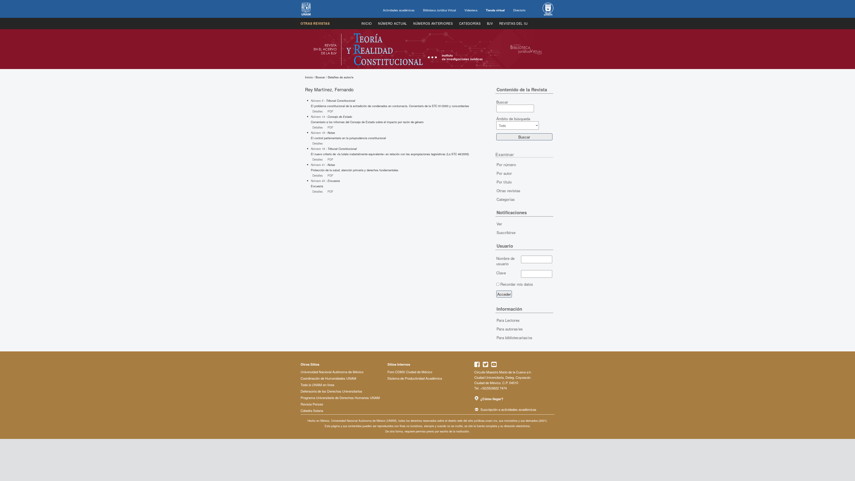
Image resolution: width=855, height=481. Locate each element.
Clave (501, 272)
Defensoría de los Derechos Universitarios (331, 391)
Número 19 (318, 132)
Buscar (320, 77)
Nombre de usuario (505, 261)
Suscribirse (506, 232)
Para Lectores (508, 320)
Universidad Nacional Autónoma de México (332, 371)
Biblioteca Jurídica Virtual (439, 10)
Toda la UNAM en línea (317, 384)
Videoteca (470, 10)
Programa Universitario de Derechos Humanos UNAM (340, 397)
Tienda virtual (495, 10)
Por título (504, 182)
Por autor (504, 173)
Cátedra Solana (312, 410)
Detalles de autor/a (340, 77)
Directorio (519, 10)
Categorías (470, 23)
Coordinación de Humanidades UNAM (328, 378)
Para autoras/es (510, 329)
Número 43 (318, 181)
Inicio (366, 23)
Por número (506, 164)
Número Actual (392, 23)
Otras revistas (315, 23)
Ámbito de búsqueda (513, 118)
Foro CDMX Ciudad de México (409, 371)
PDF (330, 111)
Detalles (317, 111)
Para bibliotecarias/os (514, 337)
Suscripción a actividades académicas (508, 409)
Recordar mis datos (516, 284)
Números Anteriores (433, 23)
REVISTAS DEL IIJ (513, 23)
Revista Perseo (312, 404)
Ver (499, 223)
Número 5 (317, 100)
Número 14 (318, 116)
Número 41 (318, 165)
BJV (490, 23)
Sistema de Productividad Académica (414, 378)
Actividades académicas (399, 10)
